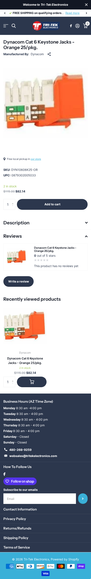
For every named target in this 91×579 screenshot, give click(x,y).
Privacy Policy (14, 519)
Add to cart (52, 204)
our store (36, 159)
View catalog (5, 26)
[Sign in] (77, 26)
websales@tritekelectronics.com (33, 456)
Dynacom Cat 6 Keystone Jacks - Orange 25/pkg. (25, 361)
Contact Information (20, 509)
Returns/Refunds (17, 528)
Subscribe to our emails (20, 489)
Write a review (18, 281)
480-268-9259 (20, 449)
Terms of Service (16, 547)
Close (86, 5)
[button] (4, 13)
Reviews (12, 236)
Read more (73, 13)
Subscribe (83, 498)
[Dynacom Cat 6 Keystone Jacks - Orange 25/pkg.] (25, 326)
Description (16, 223)
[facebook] (4, 474)
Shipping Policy (15, 538)
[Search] (14, 26)
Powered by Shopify (65, 559)
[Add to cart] (32, 382)
